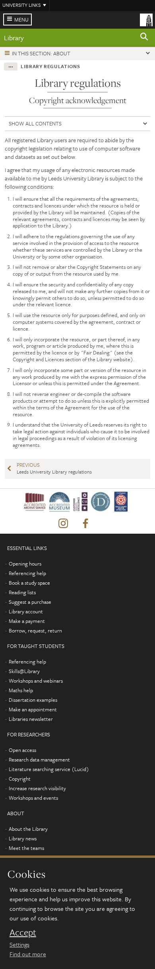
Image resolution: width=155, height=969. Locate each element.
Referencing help (27, 573)
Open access (22, 750)
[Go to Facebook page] (85, 524)
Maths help (21, 690)
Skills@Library (24, 671)
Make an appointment (33, 709)
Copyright (20, 779)
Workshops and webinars (36, 681)
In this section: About (41, 53)
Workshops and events (33, 798)
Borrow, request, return (35, 630)
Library (14, 38)
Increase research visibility (37, 788)
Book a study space (29, 583)
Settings (19, 944)
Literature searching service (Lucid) (49, 769)
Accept (23, 932)
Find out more (28, 953)
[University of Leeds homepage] (146, 19)
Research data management (39, 759)
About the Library (28, 829)
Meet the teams (26, 848)
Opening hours (25, 564)
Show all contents (35, 123)
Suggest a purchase (30, 602)
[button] (144, 37)
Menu (21, 19)
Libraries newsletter (31, 719)
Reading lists (22, 592)
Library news (23, 838)
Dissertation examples (33, 700)
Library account (26, 611)
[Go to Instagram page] (63, 524)
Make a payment (27, 621)
